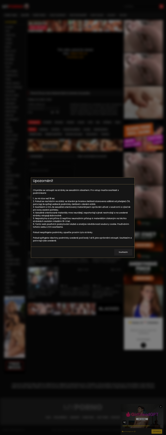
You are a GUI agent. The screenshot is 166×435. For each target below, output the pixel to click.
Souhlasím (123, 252)
